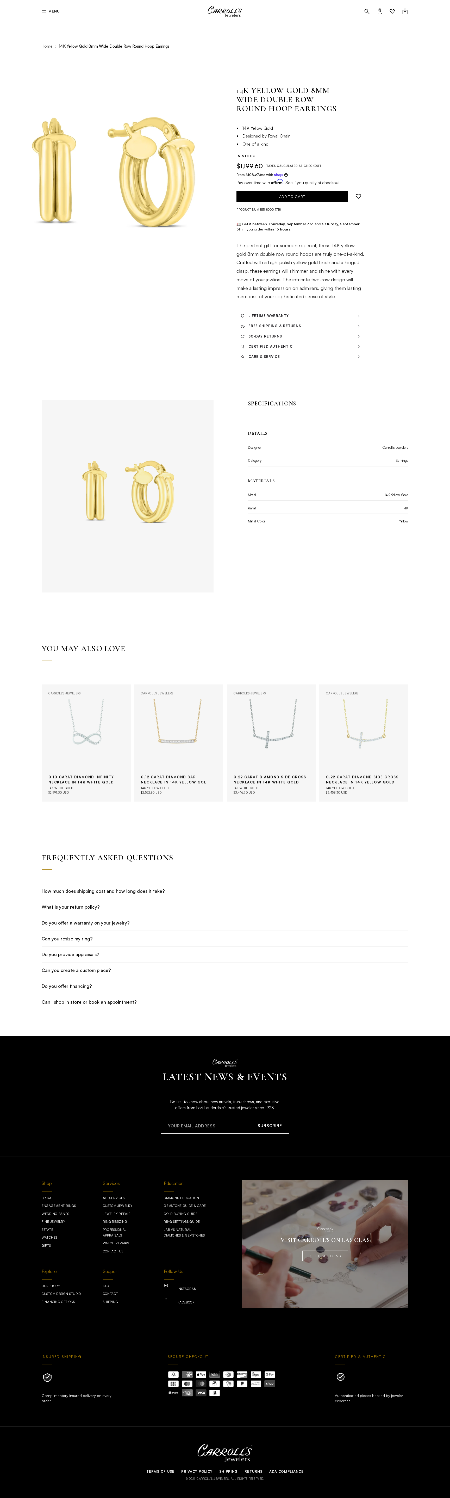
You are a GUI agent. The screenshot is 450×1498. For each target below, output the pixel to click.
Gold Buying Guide (180, 1214)
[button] (367, 11)
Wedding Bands (55, 1214)
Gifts (46, 1245)
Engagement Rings (59, 1206)
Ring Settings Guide (182, 1222)
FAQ (106, 1286)
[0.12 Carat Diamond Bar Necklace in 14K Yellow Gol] (178, 743)
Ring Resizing (115, 1222)
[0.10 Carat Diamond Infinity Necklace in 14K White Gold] (86, 743)
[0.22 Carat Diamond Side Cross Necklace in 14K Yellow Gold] (363, 743)
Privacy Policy (197, 1471)
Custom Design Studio (61, 1294)
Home (47, 46)
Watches (49, 1237)
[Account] (379, 11)
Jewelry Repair (117, 1214)
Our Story (51, 1286)
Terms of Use (160, 1471)
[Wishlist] (392, 11)
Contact (110, 1294)
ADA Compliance (286, 1471)
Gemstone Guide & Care (185, 1206)
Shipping (110, 1302)
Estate (47, 1230)
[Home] (225, 11)
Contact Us (113, 1251)
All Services (114, 1198)
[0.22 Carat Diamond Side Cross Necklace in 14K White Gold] (271, 743)
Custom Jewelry (118, 1206)
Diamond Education (181, 1198)
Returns (253, 1471)
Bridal (47, 1198)
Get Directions (325, 1256)
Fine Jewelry (53, 1222)
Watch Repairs (116, 1243)
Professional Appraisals (115, 1232)
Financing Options (58, 1302)
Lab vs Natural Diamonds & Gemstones (184, 1232)
